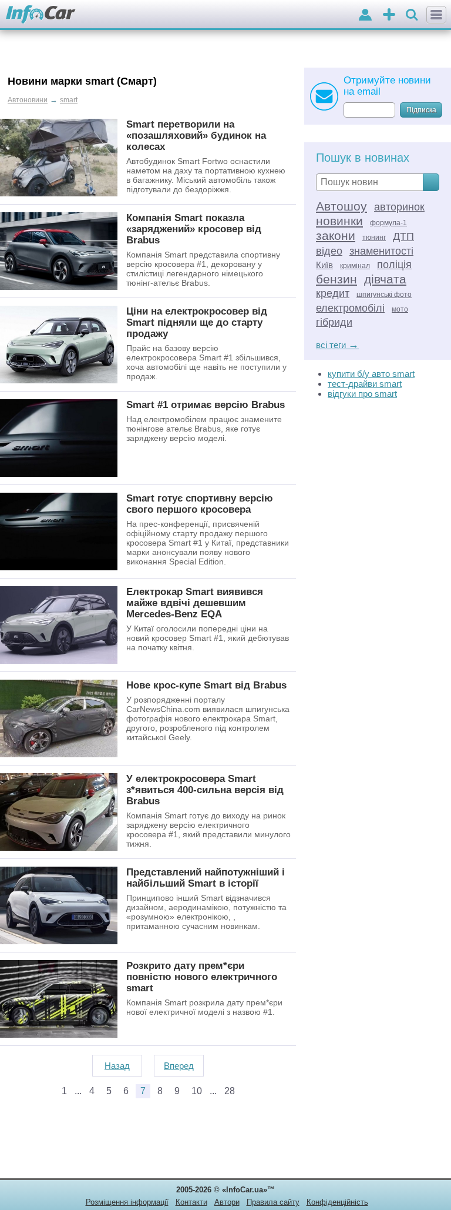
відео (329, 251)
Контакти (191, 1202)
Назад (117, 1066)
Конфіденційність (337, 1202)
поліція (394, 264)
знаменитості (381, 251)
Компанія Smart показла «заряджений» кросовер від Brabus (193, 228)
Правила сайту (273, 1202)
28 (229, 1091)
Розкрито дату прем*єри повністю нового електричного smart (201, 976)
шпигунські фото (384, 294)
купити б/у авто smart (371, 374)
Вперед (179, 1066)
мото (400, 309)
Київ (324, 265)
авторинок (399, 207)
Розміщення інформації (127, 1202)
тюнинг (374, 237)
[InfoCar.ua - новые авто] (41, 15)
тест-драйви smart (365, 384)
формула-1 (388, 223)
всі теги (337, 345)
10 (196, 1091)
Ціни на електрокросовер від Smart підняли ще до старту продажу (196, 322)
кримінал (355, 266)
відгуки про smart (362, 394)
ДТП (403, 236)
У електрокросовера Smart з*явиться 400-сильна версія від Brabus (205, 789)
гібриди (334, 322)
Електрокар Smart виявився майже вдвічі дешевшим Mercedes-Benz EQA (194, 602)
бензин (336, 279)
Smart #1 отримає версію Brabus (205, 404)
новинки (339, 221)
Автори (227, 1202)
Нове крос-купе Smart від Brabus (206, 685)
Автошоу (341, 206)
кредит (332, 293)
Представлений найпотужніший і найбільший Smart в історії (205, 877)
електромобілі (350, 308)
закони (335, 235)
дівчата (385, 279)
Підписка (421, 110)
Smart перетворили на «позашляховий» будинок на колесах (196, 135)
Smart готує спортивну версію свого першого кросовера (199, 503)
